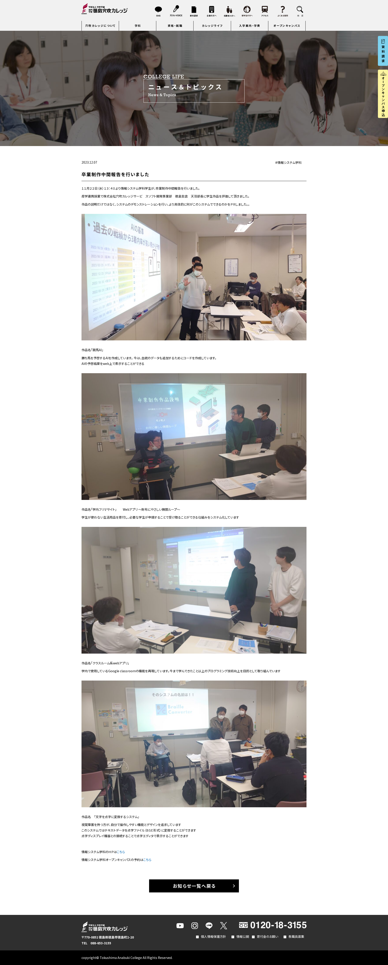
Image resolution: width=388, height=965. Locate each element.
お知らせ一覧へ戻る (194, 886)
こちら (121, 852)
